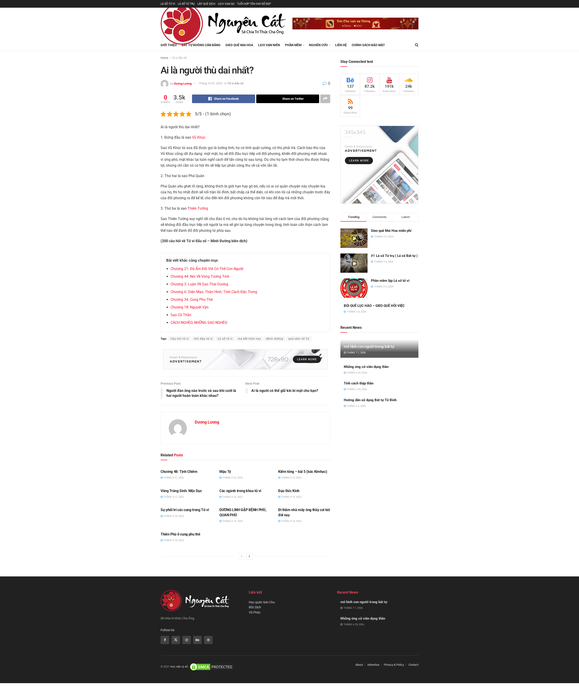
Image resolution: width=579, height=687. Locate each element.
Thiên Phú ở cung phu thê (180, 534)
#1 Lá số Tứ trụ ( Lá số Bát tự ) (394, 256)
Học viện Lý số (179, 666)
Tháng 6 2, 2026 (356, 406)
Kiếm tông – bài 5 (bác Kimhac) (302, 471)
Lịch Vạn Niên (269, 45)
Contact (413, 664)
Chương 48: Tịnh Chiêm (179, 471)
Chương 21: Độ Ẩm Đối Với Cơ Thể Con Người (207, 269)
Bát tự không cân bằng (201, 45)
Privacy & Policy (394, 664)
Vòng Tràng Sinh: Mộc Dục (181, 491)
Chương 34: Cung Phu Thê (192, 299)
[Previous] (241, 556)
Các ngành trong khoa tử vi (240, 491)
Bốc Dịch (255, 607)
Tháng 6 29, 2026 (356, 372)
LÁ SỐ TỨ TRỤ (186, 3)
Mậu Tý (225, 471)
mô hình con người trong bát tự (369, 346)
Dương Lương (183, 83)
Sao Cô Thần (181, 315)
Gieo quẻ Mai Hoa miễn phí (391, 231)
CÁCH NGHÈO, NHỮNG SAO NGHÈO (199, 322)
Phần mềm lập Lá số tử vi (390, 281)
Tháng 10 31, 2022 (210, 83)
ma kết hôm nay (249, 338)
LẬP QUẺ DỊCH (206, 3)
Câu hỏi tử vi (180, 338)
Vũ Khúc (198, 137)
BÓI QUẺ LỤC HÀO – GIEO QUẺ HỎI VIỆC (374, 306)
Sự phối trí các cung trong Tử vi (185, 510)
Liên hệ (341, 45)
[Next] (249, 556)
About (359, 664)
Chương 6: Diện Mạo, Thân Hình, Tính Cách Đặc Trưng (214, 292)
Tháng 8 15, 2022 (232, 521)
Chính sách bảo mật (368, 45)
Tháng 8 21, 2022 (173, 477)
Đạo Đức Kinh (288, 491)
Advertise (373, 664)
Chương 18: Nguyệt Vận (190, 307)
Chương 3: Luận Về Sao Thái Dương (199, 284)
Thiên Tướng (197, 208)
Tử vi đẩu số (179, 57)
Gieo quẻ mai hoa (239, 45)
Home (164, 57)
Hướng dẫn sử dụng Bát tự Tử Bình (370, 400)
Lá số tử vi (225, 338)
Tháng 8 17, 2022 (173, 496)
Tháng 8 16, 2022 (232, 477)
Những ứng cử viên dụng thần (366, 367)
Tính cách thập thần (358, 383)
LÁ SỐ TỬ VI (168, 3)
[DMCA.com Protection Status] (211, 666)
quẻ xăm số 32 (298, 338)
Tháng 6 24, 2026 (356, 389)
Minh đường (274, 338)
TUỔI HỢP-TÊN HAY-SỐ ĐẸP (254, 3)
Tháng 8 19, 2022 (290, 477)
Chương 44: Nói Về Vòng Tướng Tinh (200, 276)
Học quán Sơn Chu (262, 602)
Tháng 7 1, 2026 (356, 352)
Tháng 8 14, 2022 (290, 521)
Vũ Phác (255, 612)
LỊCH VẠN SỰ (226, 3)
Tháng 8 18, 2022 (173, 540)
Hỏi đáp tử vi (203, 338)
